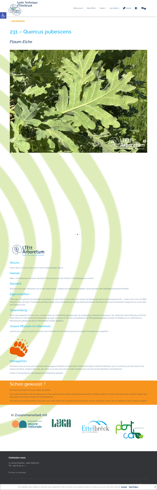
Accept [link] (124, 487)
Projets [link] (102, 8)
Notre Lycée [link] (77, 8)
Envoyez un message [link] (17, 472)
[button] (82, 8)
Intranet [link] (128, 8)
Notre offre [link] (91, 8)
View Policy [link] (133, 487)
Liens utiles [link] (114, 8)
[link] (3, 15)
